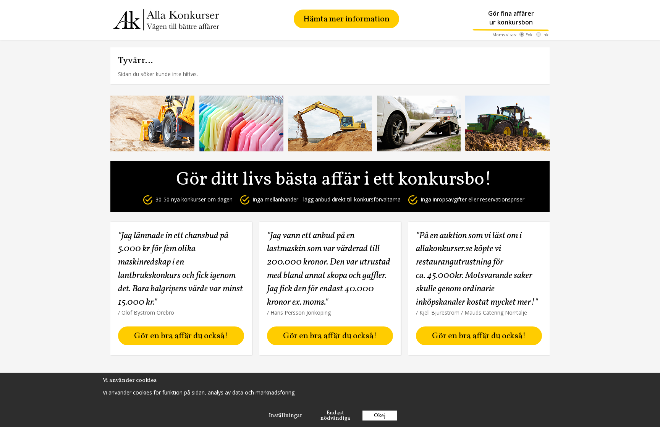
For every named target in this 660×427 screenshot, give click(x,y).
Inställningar (285, 415)
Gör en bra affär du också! (181, 336)
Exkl (530, 34)
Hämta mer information (346, 19)
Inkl (546, 34)
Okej (379, 415)
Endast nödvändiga (335, 415)
